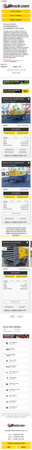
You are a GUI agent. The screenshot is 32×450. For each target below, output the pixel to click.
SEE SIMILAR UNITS (9, 149)
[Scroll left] (3, 276)
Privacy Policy (16, 416)
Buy (10, 344)
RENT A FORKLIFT (17, 19)
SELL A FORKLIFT (17, 15)
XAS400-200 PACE (8, 331)
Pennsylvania (25, 145)
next (18, 72)
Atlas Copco (25, 142)
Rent (14, 344)
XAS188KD (17, 329)
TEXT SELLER (23, 149)
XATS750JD (17, 331)
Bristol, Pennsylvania (14, 155)
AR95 (4, 329)
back (14, 72)
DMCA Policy (23, 416)
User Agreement (9, 416)
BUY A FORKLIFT (16, 11)
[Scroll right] (29, 276)
